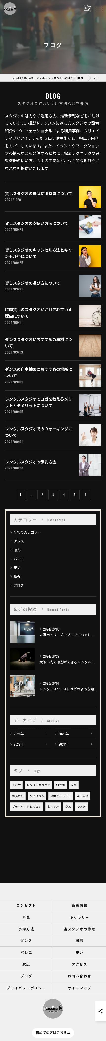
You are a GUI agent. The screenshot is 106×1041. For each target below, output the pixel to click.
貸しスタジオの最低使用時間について (38, 193)
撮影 (17, 549)
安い (17, 567)
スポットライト (60, 796)
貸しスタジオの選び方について (32, 283)
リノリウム (37, 796)
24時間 (60, 785)
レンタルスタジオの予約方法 (30, 462)
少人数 (81, 806)
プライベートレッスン (26, 806)
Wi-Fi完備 (82, 796)
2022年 (19, 744)
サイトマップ (79, 987)
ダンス (19, 541)
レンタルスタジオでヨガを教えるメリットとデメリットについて (38, 402)
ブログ (19, 585)
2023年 (63, 733)
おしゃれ (53, 806)
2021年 (63, 744)
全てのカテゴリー (27, 532)
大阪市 (16, 785)
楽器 (68, 806)
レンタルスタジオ (38, 785)
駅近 (17, 576)
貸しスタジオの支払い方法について (36, 223)
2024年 (19, 733)
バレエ (19, 558)
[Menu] (98, 8)
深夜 (74, 785)
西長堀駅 (18, 796)
